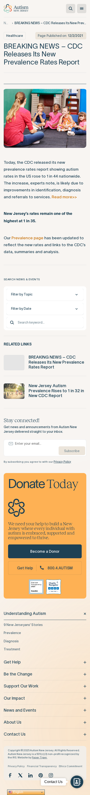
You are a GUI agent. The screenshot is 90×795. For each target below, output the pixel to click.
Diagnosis (11, 641)
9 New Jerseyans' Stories (23, 625)
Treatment (12, 649)
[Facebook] (10, 775)
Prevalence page (27, 238)
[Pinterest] (40, 775)
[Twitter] (20, 775)
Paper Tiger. (39, 757)
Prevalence (12, 633)
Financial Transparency (42, 766)
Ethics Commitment (70, 766)
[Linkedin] (30, 775)
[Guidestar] (36, 586)
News (7, 23)
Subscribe (72, 451)
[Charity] (53, 586)
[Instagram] (50, 775)
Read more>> (64, 197)
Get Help (25, 568)
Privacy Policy (62, 461)
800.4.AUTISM (60, 568)
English (17, 792)
